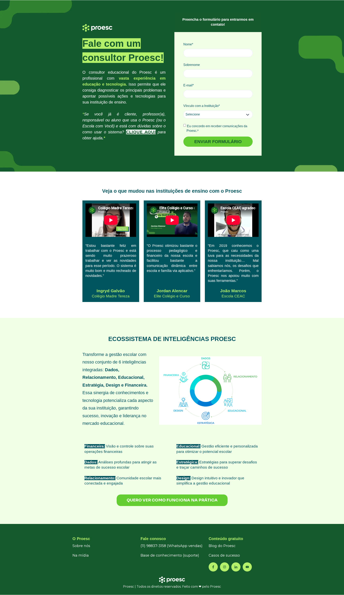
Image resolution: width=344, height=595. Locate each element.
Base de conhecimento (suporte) (170, 555)
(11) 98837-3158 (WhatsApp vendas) (171, 546)
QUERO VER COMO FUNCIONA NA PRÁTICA (172, 500)
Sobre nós (81, 546)
